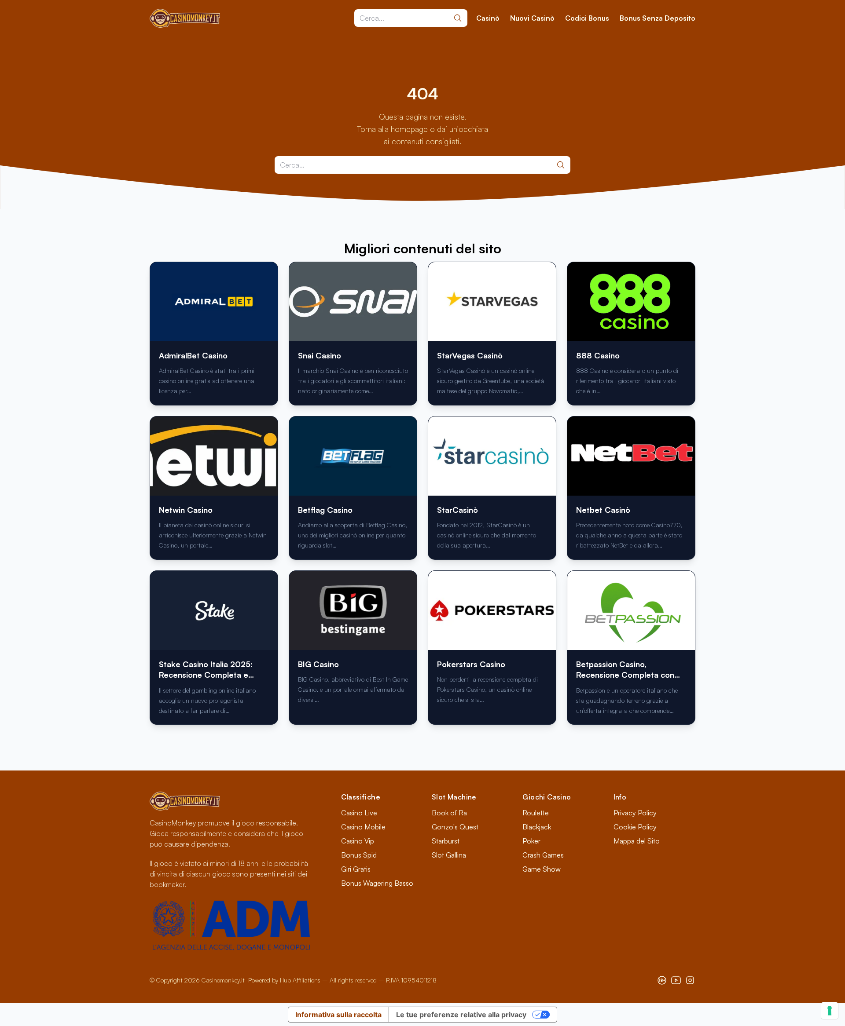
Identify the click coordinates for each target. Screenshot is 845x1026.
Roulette (535, 812)
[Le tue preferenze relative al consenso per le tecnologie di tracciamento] (829, 1010)
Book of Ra (449, 812)
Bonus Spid (359, 855)
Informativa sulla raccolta (338, 1014)
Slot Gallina (449, 855)
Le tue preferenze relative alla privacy (461, 1014)
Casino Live (359, 812)
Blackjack (536, 826)
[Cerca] (457, 18)
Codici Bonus (587, 18)
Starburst (445, 840)
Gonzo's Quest (455, 826)
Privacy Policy (635, 812)
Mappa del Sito (637, 840)
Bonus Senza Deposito (657, 18)
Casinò (488, 18)
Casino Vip (357, 840)
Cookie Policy (635, 826)
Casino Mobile (363, 826)
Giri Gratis (356, 869)
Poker (531, 840)
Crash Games (543, 855)
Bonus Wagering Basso (377, 883)
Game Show (541, 869)
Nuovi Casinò (532, 18)
